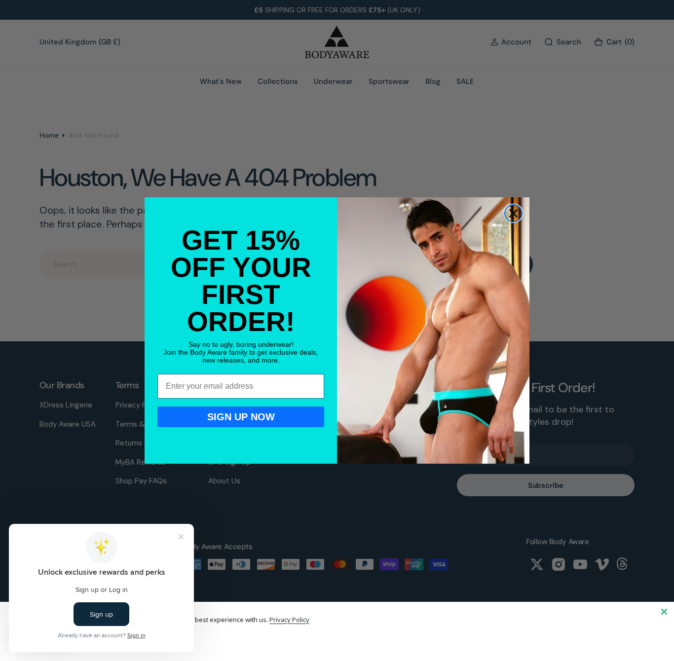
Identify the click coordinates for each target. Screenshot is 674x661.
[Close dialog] (513, 213)
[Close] (664, 612)
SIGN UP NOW (241, 416)
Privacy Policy (289, 619)
